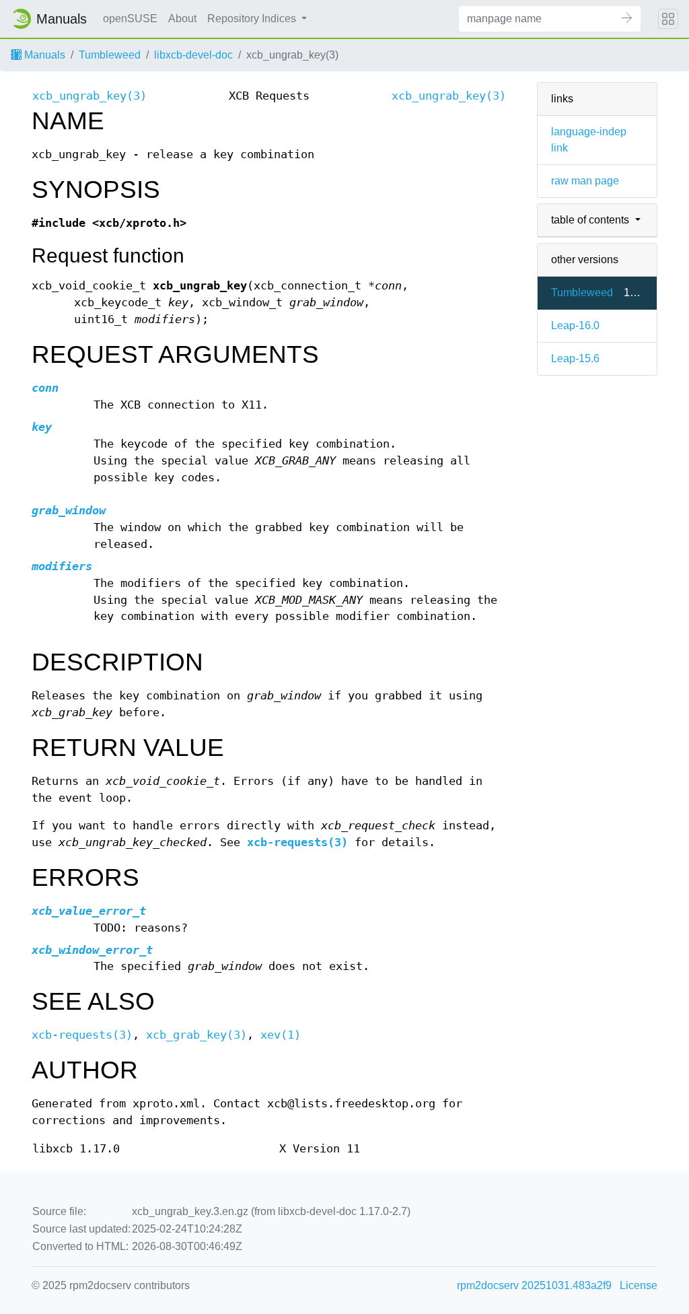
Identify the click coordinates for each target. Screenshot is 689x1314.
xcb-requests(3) (297, 842)
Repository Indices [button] (253, 18)
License (638, 1285)
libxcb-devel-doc (193, 55)
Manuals (43, 55)
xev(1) (280, 1035)
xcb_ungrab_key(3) (89, 96)
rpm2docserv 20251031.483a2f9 (534, 1285)
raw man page (585, 180)
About (182, 18)
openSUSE (130, 18)
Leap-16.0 (575, 325)
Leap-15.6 (575, 358)
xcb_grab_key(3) (196, 1035)
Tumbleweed (110, 55)
